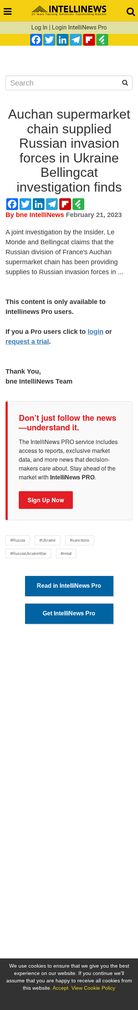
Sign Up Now (46, 500)
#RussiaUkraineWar (28, 553)
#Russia (17, 540)
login (95, 331)
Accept (60, 988)
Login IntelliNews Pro (79, 27)
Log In (39, 27)
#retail (66, 553)
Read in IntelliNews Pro (69, 586)
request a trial (27, 341)
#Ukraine (47, 540)
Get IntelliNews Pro (69, 613)
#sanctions (79, 540)
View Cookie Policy (93, 988)
